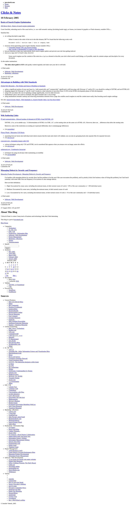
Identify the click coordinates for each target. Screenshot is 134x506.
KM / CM (12, 231)
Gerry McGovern (14, 396)
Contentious (12, 390)
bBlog (10, 303)
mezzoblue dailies (14, 466)
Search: (7, 244)
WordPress (12, 290)
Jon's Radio (12, 341)
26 (17, 271)
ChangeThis (12, 481)
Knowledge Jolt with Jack (17, 397)
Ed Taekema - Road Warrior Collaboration (22, 434)
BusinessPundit (13, 311)
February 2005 (13, 257)
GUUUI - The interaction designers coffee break (24, 362)
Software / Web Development (14, 71)
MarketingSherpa (14, 420)
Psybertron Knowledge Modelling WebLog (22, 404)
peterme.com (13, 372)
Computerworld (13, 334)
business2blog (13, 309)
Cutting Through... (14, 431)
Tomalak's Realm (14, 378)
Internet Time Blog (14, 442)
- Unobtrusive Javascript (13, 149)
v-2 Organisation (14, 381)
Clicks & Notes (11, 12)
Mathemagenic (13, 399)
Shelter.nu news (13, 374)
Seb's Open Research (15, 406)
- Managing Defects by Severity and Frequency (26, 174)
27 (6, 273)
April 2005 (12, 253)
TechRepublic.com (14, 344)
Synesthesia (12, 498)
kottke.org (12, 465)
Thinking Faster (13, 447)
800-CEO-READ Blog (16, 302)
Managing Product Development (19, 454)
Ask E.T (11, 349)
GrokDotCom (13, 415)
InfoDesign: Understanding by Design (20, 371)
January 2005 (13, 259)
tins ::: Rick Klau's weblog (17, 500)
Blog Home (4, 223)
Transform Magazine (15, 408)
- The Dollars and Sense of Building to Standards (23, 86)
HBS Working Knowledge (17, 321)
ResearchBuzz (13, 493)
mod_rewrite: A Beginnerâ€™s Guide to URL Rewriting (26, 49)
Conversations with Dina (16, 392)
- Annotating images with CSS (15, 141)
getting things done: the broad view (19, 436)
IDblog (11, 369)
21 (8, 271)
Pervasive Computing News (17, 488)
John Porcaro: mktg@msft (17, 417)
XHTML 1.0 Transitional (16, 285)
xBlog (10, 383)
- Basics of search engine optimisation (18, 26)
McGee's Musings (14, 401)
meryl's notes (13, 486)
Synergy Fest (13, 496)
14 (8, 269)
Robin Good (12, 445)
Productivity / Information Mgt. (18, 233)
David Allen (12, 433)
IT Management (14, 339)
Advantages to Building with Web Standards (19, 82)
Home (7, 4)
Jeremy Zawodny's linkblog (17, 484)
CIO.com (11, 332)
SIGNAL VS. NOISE (15, 376)
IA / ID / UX (13, 230)
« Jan (6, 275)
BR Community (14, 305)
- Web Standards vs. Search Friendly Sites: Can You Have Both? (33, 100)
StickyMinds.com (14, 470)
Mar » (15, 275)
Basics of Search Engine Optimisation (16, 22)
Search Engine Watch (15, 422)
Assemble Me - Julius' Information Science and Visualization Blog (29, 351)
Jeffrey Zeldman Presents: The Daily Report (22, 463)
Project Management (15, 237)
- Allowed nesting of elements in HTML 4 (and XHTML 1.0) (27, 119)
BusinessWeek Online (15, 312)
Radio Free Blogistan (15, 491)
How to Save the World (16, 482)
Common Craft (13, 388)
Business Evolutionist (15, 307)
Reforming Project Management (18, 456)
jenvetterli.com (18, 219)
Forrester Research (14, 318)
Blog (6, 8)
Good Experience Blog (16, 360)
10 (13, 267)
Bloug (10, 355)
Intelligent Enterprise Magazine (18, 323)
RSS (13, 279)
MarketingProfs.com (15, 419)
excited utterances (14, 394)
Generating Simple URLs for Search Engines (23, 47)
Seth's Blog (12, 424)
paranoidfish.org (14, 468)
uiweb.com (12, 380)
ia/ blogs (11, 364)
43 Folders (12, 427)
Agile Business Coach (15, 450)
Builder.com (12, 330)
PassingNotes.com (14, 443)
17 (13, 269)
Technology (12, 228)
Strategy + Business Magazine (18, 325)
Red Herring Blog (14, 342)
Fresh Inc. (12, 319)
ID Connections (13, 367)
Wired (10, 346)
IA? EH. (11, 365)
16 (11, 269)
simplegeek (12, 495)
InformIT (11, 337)
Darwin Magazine (14, 314)
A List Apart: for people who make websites (22, 459)
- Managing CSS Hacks (12, 132)
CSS (10, 286)
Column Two (13, 387)
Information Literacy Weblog (18, 438)
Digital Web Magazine (16, 461)
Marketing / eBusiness (11, 73)
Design (11, 240)
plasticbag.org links (15, 489)
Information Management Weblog (19, 440)
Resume (7, 6)
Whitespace (12, 472)
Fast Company (13, 316)
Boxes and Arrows (14, 357)
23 (11, 271)
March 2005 (12, 255)
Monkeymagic (13, 403)
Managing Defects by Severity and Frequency (19, 170)
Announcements (14, 242)
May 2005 (12, 252)
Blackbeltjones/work (15, 353)
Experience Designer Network (18, 358)
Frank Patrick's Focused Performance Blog (22, 452)
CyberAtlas (12, 413)
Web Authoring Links (9, 115)
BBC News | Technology (16, 328)
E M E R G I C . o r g (15, 335)
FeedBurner (12, 292)
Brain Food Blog (14, 429)
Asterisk (11, 479)
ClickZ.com (12, 411)
